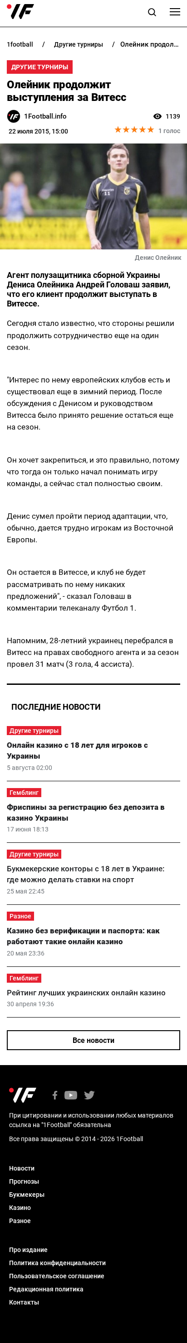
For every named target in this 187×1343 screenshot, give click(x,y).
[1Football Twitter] (89, 1096)
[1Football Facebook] (55, 1096)
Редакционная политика (46, 1289)
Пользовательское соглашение (56, 1276)
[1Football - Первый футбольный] (20, 11)
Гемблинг (24, 792)
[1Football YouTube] (70, 1096)
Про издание (28, 1249)
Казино (20, 1207)
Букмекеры (26, 1194)
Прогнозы (24, 1181)
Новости (21, 1168)
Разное (20, 916)
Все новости (93, 1040)
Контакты (24, 1302)
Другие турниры (39, 67)
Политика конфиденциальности (57, 1263)
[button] (152, 13)
